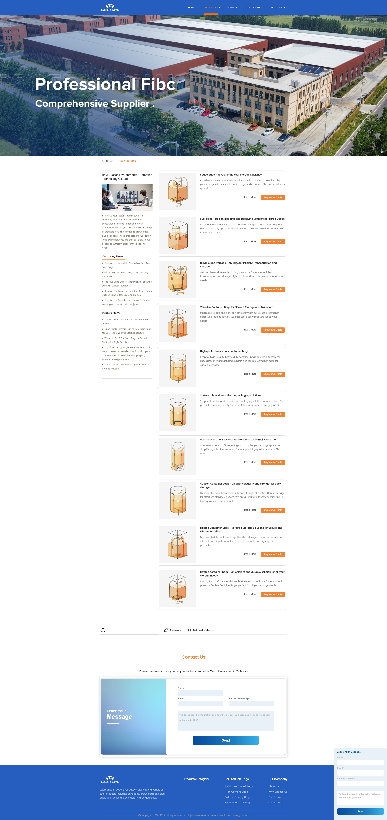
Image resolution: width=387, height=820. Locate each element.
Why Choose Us (277, 792)
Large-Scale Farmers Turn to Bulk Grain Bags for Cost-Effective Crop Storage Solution (126, 331)
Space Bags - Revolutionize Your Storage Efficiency (231, 175)
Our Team (274, 797)
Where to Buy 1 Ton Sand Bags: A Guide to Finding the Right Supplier (125, 340)
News (231, 8)
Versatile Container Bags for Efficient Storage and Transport (236, 307)
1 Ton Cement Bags (236, 792)
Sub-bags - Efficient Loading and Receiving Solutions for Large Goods (242, 219)
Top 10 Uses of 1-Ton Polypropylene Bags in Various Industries (125, 367)
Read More (250, 197)
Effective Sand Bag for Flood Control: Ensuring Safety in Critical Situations (127, 284)
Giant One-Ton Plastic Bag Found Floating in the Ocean (126, 274)
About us (276, 8)
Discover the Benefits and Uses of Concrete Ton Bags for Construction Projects (126, 302)
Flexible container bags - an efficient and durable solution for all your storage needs (242, 574)
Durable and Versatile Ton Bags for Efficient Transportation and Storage (238, 265)
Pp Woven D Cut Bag (237, 802)
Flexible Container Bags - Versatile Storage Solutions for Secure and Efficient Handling (241, 530)
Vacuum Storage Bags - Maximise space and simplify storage (238, 440)
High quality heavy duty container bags (224, 351)
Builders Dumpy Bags (237, 797)
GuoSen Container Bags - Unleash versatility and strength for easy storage (240, 485)
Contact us (252, 8)
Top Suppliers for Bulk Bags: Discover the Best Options (127, 321)
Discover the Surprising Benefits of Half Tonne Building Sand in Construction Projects (127, 293)
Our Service (275, 803)
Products (211, 8)
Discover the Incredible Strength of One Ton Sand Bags (126, 265)
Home (191, 8)
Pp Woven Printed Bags (239, 786)
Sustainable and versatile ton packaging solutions (230, 395)
